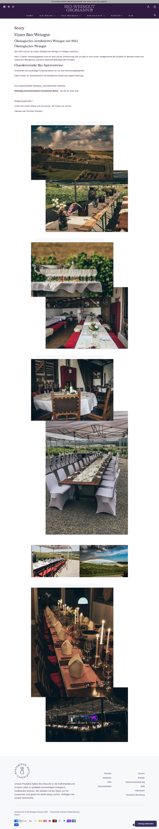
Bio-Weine (47, 16)
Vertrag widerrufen (145, 824)
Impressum (140, 790)
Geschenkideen (104, 786)
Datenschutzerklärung (135, 782)
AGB (143, 786)
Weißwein (107, 778)
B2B (131, 16)
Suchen (141, 773)
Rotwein (107, 773)
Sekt (109, 782)
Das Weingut (70, 16)
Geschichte (95, 16)
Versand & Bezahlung (135, 795)
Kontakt (116, 16)
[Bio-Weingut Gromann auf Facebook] (134, 825)
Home (30, 16)
